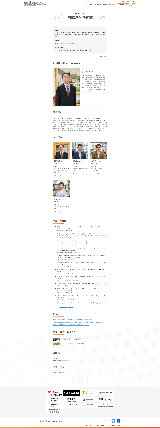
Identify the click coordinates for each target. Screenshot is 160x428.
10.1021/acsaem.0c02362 (66, 300)
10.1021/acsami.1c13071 (66, 273)
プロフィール (57, 175)
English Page (103, 56)
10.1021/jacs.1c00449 (64, 292)
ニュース (123, 1)
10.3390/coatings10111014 (66, 307)
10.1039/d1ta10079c (65, 238)
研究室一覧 (80, 379)
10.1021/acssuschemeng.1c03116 (68, 280)
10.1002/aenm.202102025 (66, 285)
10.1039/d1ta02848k (65, 266)
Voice (133, 4)
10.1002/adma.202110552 (66, 245)
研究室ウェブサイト (58, 373)
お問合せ (129, 1)
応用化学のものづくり (123, 4)
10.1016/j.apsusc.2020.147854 (67, 252)
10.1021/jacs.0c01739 (65, 231)
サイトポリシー (105, 425)
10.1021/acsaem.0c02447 (66, 259)
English (134, 1)
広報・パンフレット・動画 (92, 425)
